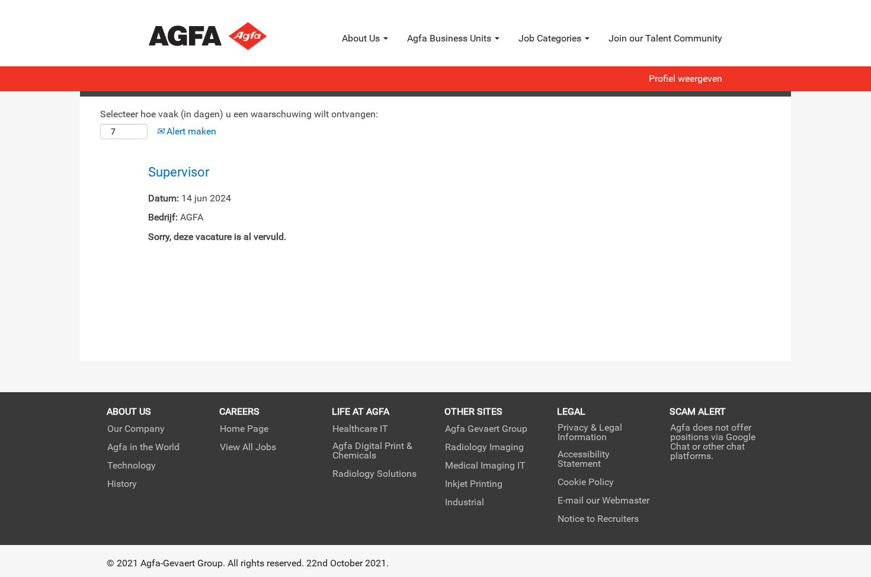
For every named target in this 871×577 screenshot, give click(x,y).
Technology (131, 465)
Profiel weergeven (685, 78)
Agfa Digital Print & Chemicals (372, 451)
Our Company (136, 429)
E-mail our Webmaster (603, 500)
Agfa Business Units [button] (450, 38)
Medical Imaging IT (485, 465)
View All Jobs (248, 447)
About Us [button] (362, 38)
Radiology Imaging (484, 447)
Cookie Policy (586, 482)
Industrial (464, 502)
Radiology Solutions (374, 474)
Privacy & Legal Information (590, 432)
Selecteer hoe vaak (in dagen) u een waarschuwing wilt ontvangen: (239, 114)
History (122, 484)
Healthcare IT (360, 429)
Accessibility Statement (584, 459)
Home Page (244, 429)
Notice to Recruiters (598, 519)
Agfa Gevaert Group (486, 429)
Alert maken (190, 131)
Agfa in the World (143, 447)
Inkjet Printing (473, 484)
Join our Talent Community (665, 38)
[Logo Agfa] (223, 36)
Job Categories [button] (551, 38)
